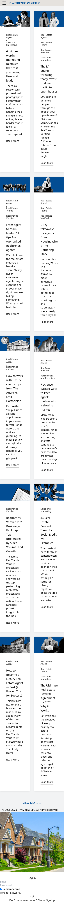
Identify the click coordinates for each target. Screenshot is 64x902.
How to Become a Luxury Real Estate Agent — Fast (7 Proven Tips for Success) (14, 683)
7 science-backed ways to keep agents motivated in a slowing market (49, 397)
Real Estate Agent (12, 36)
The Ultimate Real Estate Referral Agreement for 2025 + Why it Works (49, 698)
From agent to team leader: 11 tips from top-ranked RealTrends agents (13, 237)
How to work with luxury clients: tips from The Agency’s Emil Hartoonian (14, 388)
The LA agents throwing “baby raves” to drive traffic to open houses (49, 79)
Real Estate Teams (46, 43)
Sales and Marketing (11, 43)
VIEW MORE (32, 803)
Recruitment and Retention (48, 377)
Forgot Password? (10, 892)
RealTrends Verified (46, 51)
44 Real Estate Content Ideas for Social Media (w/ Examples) (49, 530)
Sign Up (50, 900)
